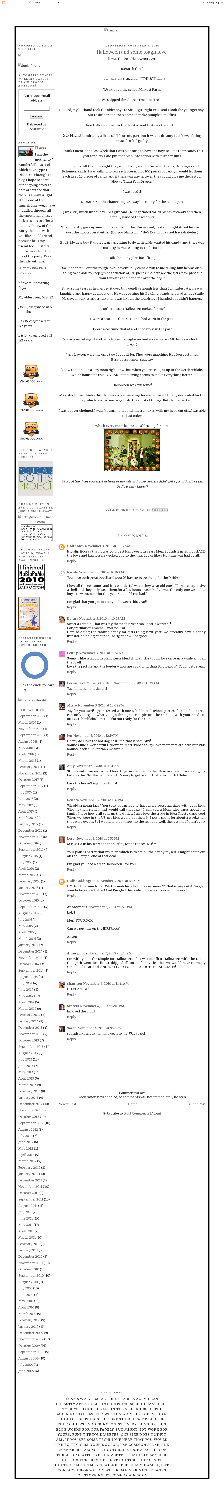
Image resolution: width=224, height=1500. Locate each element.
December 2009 (30, 1333)
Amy (71, 766)
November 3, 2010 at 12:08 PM (101, 705)
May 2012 (25, 1148)
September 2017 (30, 786)
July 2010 (25, 1288)
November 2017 (30, 773)
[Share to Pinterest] (166, 510)
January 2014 (28, 1021)
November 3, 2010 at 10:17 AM (107, 546)
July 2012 (25, 1136)
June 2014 (25, 989)
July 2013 (25, 1059)
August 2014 (28, 977)
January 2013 (28, 1098)
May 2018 (25, 748)
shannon (74, 984)
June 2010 (25, 1295)
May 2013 (25, 1072)
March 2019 (27, 722)
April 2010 (26, 1307)
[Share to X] (160, 510)
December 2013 (30, 1028)
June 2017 (25, 799)
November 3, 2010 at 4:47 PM (119, 881)
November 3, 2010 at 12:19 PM (96, 736)
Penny (72, 653)
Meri (125, 509)
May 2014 (25, 996)
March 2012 (27, 1161)
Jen (69, 736)
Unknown (75, 546)
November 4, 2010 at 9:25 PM (100, 1028)
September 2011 (30, 1199)
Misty (72, 705)
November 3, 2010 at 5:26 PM (110, 907)
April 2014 (26, 1002)
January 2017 (28, 824)
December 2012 (30, 1104)
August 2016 (28, 856)
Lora (71, 838)
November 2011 (30, 1187)
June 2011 (25, 1218)
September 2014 (31, 970)
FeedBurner (37, 129)
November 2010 (30, 1263)
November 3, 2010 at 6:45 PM (110, 953)
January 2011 (28, 1250)
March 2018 (27, 761)
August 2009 (28, 1358)
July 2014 (25, 983)
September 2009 (31, 1352)
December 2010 (30, 1256)
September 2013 (31, 1047)
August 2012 (28, 1129)
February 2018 (29, 767)
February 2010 (29, 1320)
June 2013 (25, 1066)
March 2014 (27, 1009)
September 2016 (31, 850)
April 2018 (26, 754)
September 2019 (31, 716)
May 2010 (25, 1301)
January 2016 (28, 888)
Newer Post (67, 1104)
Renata (73, 800)
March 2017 (27, 818)
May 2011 (25, 1225)
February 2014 (29, 1015)
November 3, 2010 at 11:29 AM (136, 683)
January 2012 (28, 1174)
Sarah (72, 1028)
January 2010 (28, 1327)
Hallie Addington (81, 881)
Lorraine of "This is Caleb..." (90, 683)
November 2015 (30, 894)
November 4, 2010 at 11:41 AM (106, 984)
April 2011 (26, 1231)
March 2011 (27, 1237)
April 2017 (26, 811)
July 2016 (25, 862)
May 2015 (25, 926)
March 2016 (27, 875)
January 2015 (28, 945)
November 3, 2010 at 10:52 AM (101, 653)
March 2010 (27, 1314)
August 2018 (28, 742)
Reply (71, 561)
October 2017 (28, 780)
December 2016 (30, 830)
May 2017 (25, 805)
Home (132, 1104)
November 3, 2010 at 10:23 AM (102, 618)
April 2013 (26, 1078)
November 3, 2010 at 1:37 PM (101, 800)
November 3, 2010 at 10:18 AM (101, 572)
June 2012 (25, 1142)
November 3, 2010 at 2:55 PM (97, 838)
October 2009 (29, 1346)
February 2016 (29, 881)
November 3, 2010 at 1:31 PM (97, 766)
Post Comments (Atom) (142, 1113)
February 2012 (29, 1168)
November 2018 (30, 729)
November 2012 (30, 1110)
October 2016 (28, 843)
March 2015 (27, 939)
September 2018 (31, 735)
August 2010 (28, 1282)
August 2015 (28, 913)
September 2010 (31, 1276)
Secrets (73, 1006)
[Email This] (153, 510)
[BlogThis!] (156, 510)
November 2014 (30, 958)
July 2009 (25, 1365)
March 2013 (27, 1085)
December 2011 (30, 1180)
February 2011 (29, 1244)
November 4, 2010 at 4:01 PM (102, 1006)
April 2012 (26, 1155)
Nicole (72, 572)
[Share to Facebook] (163, 510)
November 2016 (30, 837)
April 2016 (26, 869)
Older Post (197, 1104)
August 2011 (27, 1206)
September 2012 (31, 1123)
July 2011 (25, 1212)
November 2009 (30, 1339)
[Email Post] (148, 509)
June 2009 (26, 1371)
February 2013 (29, 1091)
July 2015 (25, 920)
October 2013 (28, 1040)
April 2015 (26, 932)
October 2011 (28, 1193)
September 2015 (30, 907)
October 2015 (28, 900)
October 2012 (28, 1117)
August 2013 (28, 1053)
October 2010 (28, 1269)
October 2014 (28, 964)
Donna (72, 618)
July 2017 (25, 792)
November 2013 (30, 1034)
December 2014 (30, 951)
